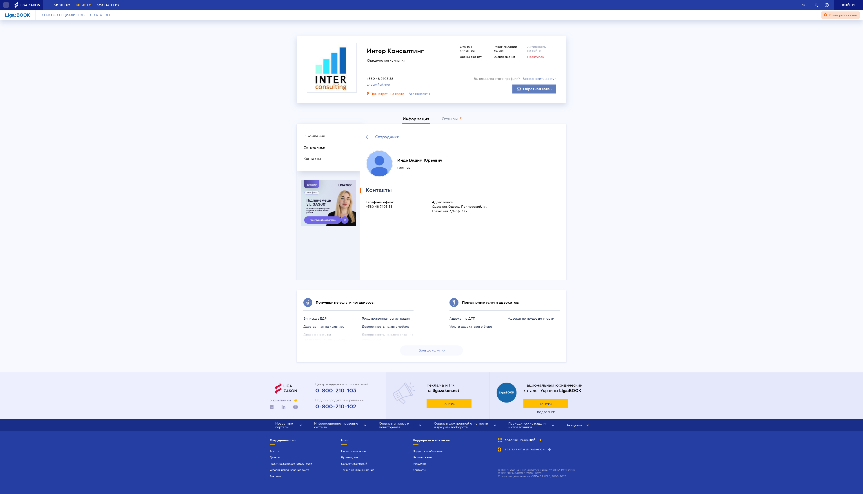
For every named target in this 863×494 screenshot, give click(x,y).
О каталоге (100, 15)
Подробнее (546, 412)
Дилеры (275, 457)
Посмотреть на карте (387, 94)
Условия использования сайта (289, 470)
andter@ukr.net (378, 84)
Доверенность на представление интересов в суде (325, 339)
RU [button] (803, 5)
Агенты (275, 451)
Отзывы (450, 119)
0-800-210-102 (335, 406)
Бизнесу (61, 5)
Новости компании (353, 451)
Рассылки (419, 463)
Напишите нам (422, 457)
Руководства (349, 457)
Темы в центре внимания (357, 470)
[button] (6, 5)
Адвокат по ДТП (462, 318)
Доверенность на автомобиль (385, 326)
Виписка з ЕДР (315, 318)
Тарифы (449, 403)
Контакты (419, 470)
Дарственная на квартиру (324, 326)
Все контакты (419, 94)
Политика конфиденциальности (291, 463)
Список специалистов (63, 15)
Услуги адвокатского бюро (470, 326)
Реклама (275, 476)
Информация (416, 119)
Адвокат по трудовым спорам (531, 318)
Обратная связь (537, 89)
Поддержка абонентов (428, 451)
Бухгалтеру (108, 5)
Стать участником (842, 15)
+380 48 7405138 (380, 78)
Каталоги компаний (354, 463)
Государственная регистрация (386, 318)
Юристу (83, 5)
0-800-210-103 (335, 390)
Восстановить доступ (539, 78)
